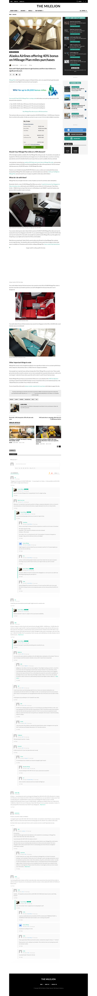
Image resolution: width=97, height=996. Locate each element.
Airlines (14, 14)
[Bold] (16, 468)
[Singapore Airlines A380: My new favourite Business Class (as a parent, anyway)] (48, 432)
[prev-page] (58, 446)
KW (22, 642)
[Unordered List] (25, 468)
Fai (27, 570)
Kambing (28, 544)
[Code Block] (29, 468)
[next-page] (60, 446)
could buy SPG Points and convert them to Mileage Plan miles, (39, 162)
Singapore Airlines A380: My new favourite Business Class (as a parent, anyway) (47, 440)
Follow (75, 147)
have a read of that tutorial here (52, 244)
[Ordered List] (23, 468)
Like (67, 147)
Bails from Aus (27, 513)
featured (21, 399)
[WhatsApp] (19, 74)
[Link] (31, 468)
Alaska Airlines (15, 52)
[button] (79, 1)
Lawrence (23, 831)
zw (22, 611)
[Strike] (22, 468)
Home (10, 14)
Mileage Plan (12, 80)
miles (33, 399)
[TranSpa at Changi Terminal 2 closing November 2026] (21, 432)
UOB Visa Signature (53, 378)
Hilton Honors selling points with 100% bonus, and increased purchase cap (78, 107)
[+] (34, 468)
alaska (16, 399)
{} (32, 468)
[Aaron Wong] (10, 65)
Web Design (56, 988)
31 (85, 109)
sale (37, 399)
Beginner (26, 665)
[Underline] (20, 468)
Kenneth (26, 758)
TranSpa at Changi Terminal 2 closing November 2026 (20, 439)
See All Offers (75, 68)
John (23, 891)
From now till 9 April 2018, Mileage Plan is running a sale (22, 98)
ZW (25, 854)
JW (25, 705)
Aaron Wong (15, 65)
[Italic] (18, 468)
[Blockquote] (27, 468)
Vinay (28, 768)
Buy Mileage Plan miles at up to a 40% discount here (35, 111)
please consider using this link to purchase (35, 386)
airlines (11, 399)
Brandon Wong (30, 779)
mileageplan (27, 399)
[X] (13, 74)
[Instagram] (85, 1)
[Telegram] (16, 74)
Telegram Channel (31, 393)
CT (22, 490)
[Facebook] (83, 1)
